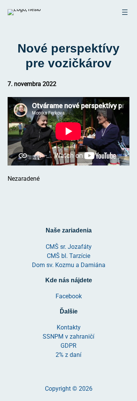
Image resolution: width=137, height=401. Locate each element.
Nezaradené (24, 178)
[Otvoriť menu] (124, 12)
